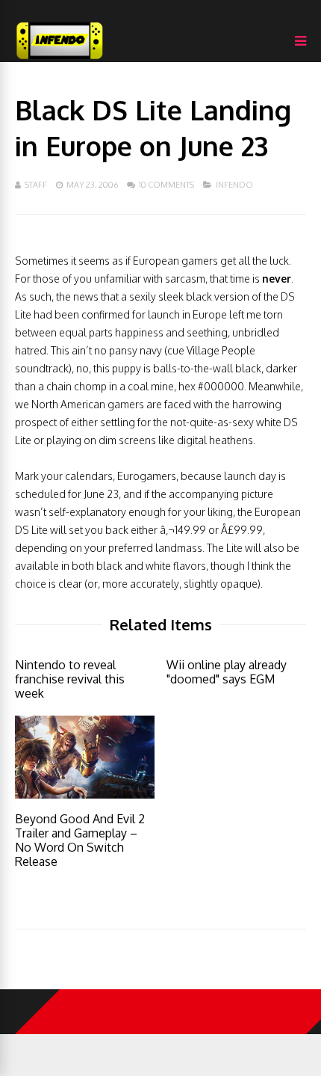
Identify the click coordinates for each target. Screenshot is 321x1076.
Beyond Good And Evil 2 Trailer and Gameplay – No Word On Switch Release (80, 840)
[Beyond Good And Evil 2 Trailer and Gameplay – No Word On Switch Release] (85, 794)
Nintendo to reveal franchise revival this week (70, 679)
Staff (36, 184)
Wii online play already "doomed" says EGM (226, 671)
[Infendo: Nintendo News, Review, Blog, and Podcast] (60, 58)
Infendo (234, 184)
